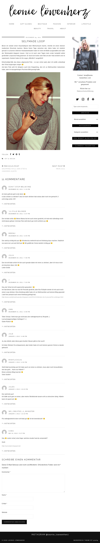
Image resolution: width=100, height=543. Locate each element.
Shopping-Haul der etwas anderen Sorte (14, 168)
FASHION (57, 24)
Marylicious (15, 360)
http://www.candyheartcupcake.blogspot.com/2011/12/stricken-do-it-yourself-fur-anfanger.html (32, 297)
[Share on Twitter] (13, 154)
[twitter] (77, 99)
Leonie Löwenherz (16, 540)
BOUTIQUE (42, 24)
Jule (11, 334)
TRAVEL (50, 28)
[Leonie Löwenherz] (50, 11)
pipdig (95, 540)
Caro (11, 431)
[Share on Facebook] (10, 154)
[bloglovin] (93, 99)
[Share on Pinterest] (16, 154)
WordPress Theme (82, 540)
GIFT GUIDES (26, 24)
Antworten (9, 204)
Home (11, 24)
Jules (12, 387)
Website (4, 512)
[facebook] (88, 99)
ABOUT (63, 28)
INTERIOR (71, 24)
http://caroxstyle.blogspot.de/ (11, 446)
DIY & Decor (10, 158)
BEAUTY (37, 28)
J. (9, 280)
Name (4, 495)
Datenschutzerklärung (85, 91)
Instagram (50, 534)
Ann (11, 309)
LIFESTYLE (86, 24)
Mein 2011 (58, 167)
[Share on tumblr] (19, 154)
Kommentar (6, 472)
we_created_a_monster (22, 411)
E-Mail (4, 503)
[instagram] (83, 99)
